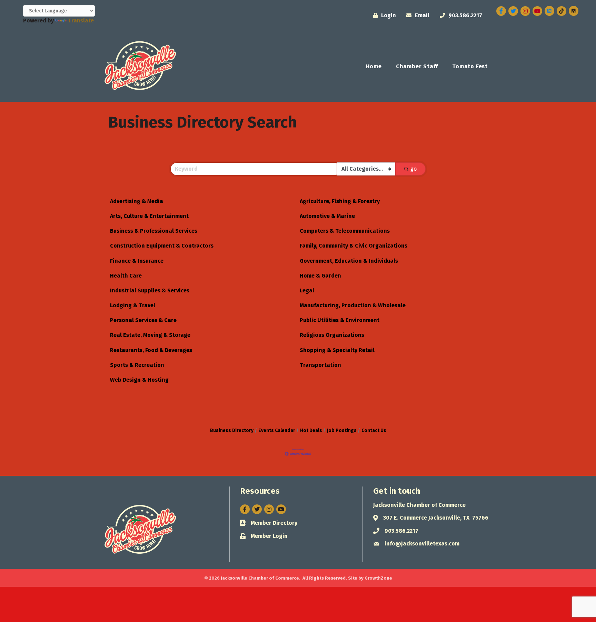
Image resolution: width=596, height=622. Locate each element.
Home (374, 66)
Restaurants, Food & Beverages (151, 350)
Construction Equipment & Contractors (161, 245)
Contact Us (373, 430)
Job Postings (342, 430)
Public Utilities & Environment (339, 320)
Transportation (320, 365)
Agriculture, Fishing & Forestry (340, 201)
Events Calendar (276, 430)
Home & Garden (320, 275)
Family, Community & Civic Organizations (353, 245)
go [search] (413, 168)
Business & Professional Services (153, 231)
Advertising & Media (136, 201)
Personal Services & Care (143, 320)
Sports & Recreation (137, 365)
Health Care (126, 275)
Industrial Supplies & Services (149, 290)
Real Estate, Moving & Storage (150, 335)
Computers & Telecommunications (345, 231)
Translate (81, 20)
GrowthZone (378, 578)
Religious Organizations (332, 335)
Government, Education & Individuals (349, 261)
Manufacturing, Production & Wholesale (353, 305)
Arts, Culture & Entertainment (149, 216)
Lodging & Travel (132, 305)
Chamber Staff (417, 66)
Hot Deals (311, 430)
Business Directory (232, 430)
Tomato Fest (470, 66)
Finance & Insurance (136, 261)
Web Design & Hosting (139, 380)
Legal (307, 290)
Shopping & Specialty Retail (337, 350)
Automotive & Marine (327, 216)
